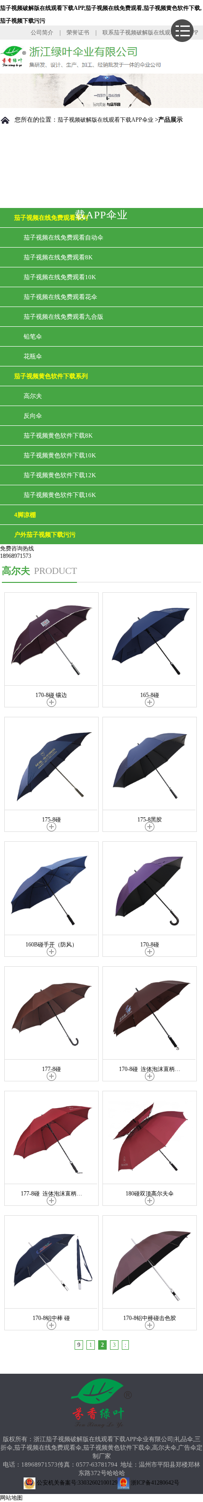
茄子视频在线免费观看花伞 (60, 296)
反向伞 (33, 415)
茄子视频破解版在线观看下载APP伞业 (105, 119)
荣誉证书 (78, 32)
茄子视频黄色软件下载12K (60, 475)
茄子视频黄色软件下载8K (58, 435)
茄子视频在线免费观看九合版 (63, 316)
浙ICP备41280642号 (154, 1482)
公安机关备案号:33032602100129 (76, 1482)
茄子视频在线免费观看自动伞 (63, 237)
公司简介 (42, 32)
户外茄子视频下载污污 (45, 534)
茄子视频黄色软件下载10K (60, 455)
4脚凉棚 (25, 514)
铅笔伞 (33, 336)
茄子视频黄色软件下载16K (60, 494)
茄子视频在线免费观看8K (58, 257)
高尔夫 (33, 395)
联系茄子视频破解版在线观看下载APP (150, 32)
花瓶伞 (33, 356)
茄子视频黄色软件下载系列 (51, 376)
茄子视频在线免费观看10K (60, 277)
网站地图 (11, 1497)
